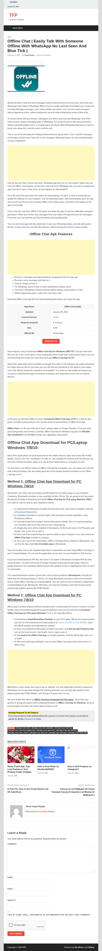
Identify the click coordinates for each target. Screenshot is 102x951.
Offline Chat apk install (66, 730)
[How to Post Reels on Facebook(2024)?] (51, 756)
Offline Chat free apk (77, 733)
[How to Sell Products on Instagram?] (81, 756)
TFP (13, 15)
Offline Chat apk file (63, 728)
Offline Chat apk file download (21, 730)
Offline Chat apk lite (39, 733)
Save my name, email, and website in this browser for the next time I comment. (48, 915)
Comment (12, 844)
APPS (9, 37)
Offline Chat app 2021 (58, 733)
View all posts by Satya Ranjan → (41, 811)
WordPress (79, 947)
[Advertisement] (51, 162)
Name (10, 877)
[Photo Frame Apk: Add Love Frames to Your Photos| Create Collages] (20, 756)
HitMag (91, 947)
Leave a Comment (43, 55)
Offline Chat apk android (42, 728)
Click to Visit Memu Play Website (72, 622)
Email (11, 889)
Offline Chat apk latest (18, 733)
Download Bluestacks (26, 512)
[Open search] (92, 28)
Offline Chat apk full (46, 730)
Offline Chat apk (23, 728)
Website (11, 900)
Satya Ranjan (30, 55)
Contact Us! (30, 719)
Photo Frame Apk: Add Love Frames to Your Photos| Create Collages (19, 769)
